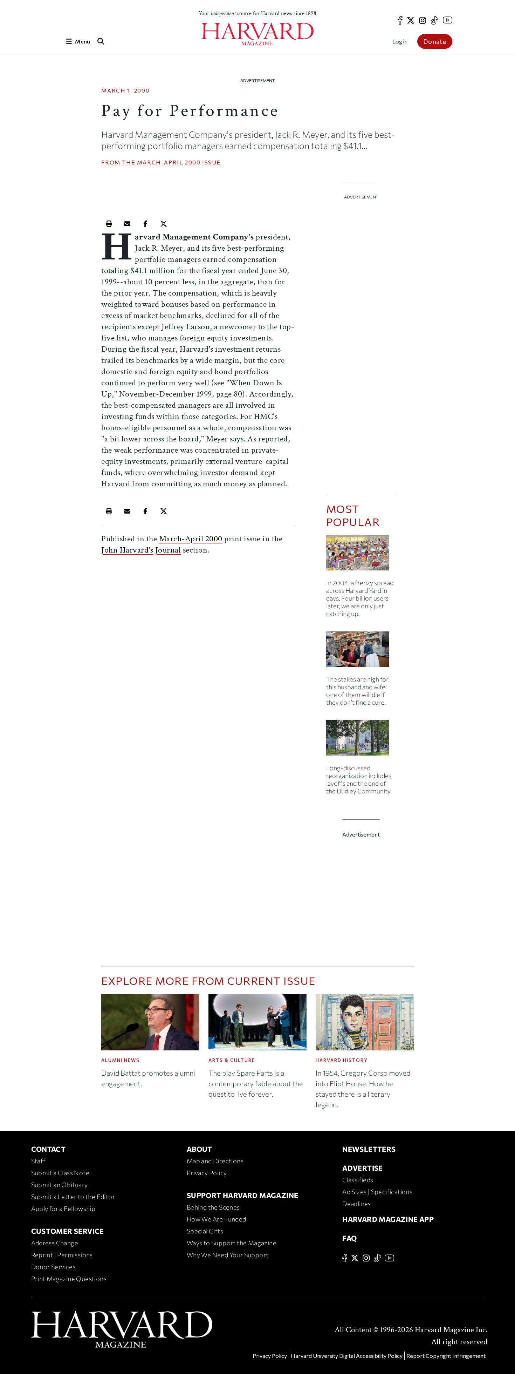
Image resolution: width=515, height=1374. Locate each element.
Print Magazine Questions (69, 1278)
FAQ (349, 1238)
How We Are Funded (216, 1219)
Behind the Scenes (213, 1207)
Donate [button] (434, 41)
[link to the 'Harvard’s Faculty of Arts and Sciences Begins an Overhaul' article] (361, 740)
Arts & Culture (231, 1060)
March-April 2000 (169, 162)
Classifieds (357, 1180)
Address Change (54, 1243)
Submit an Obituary (59, 1185)
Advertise (362, 1168)
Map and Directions (215, 1161)
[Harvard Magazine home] (257, 34)
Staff (38, 1161)
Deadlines (356, 1203)
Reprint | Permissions (62, 1255)
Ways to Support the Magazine (231, 1243)
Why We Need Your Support (228, 1255)
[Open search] (101, 41)
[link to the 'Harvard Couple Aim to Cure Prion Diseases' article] (361, 651)
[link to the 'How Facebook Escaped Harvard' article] (361, 555)
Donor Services (53, 1267)
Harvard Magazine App (388, 1219)
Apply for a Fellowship (63, 1208)
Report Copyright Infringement (446, 1355)
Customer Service (67, 1231)
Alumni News (120, 1060)
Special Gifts (205, 1231)
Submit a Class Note (60, 1173)
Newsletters (369, 1149)
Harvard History (342, 1060)
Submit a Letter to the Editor (73, 1196)
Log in (399, 41)
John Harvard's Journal (141, 549)
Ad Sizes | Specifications (377, 1192)
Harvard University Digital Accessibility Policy (347, 1355)
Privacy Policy (207, 1173)
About (199, 1149)
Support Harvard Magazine (242, 1195)
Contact (48, 1149)
